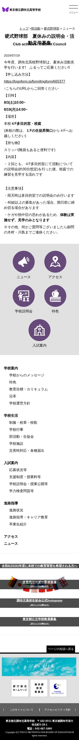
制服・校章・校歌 (23, 422)
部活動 (35, 28)
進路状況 (16, 510)
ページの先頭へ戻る (61, 649)
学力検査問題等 (21, 491)
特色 (12, 382)
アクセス (11, 536)
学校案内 (11, 368)
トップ (24, 28)
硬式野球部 (51, 28)
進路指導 (11, 503)
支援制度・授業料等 (25, 477)
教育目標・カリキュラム (28, 389)
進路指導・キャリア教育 (28, 517)
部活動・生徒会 (21, 436)
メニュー (73, 12)
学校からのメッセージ (26, 375)
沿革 (12, 396)
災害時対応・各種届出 (26, 450)
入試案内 (11, 463)
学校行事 (16, 429)
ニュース (11, 543)
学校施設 (16, 443)
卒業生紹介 (18, 524)
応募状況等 (18, 470)
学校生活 (11, 415)
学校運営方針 (19, 403)
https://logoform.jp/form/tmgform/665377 (34, 81)
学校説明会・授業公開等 (28, 484)
